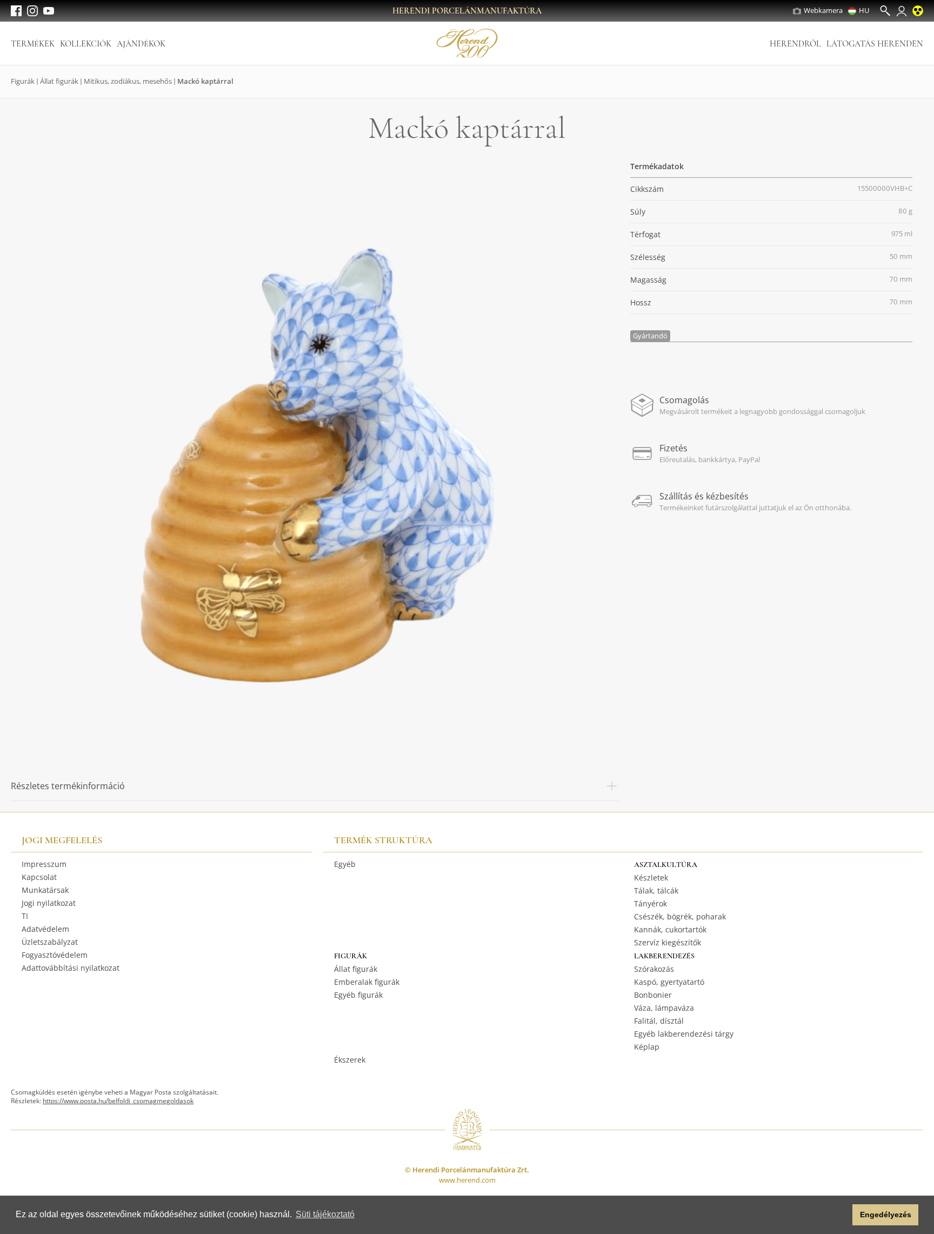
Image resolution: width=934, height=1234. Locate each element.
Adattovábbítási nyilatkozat (70, 968)
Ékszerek (349, 1060)
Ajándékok (141, 43)
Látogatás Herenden (874, 43)
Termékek (33, 43)
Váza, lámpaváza (664, 1008)
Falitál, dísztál (659, 1021)
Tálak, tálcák (656, 890)
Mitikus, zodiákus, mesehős (128, 81)
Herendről (795, 43)
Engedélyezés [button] (885, 1214)
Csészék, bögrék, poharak (680, 916)
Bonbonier (653, 995)
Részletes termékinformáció (68, 786)
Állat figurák (59, 81)
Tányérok (650, 903)
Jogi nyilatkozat (49, 903)
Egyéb (345, 864)
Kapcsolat (39, 877)
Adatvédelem (45, 929)
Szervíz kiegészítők (667, 942)
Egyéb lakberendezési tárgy (683, 1034)
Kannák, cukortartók (670, 929)
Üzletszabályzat (50, 942)
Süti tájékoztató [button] (325, 1214)
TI (25, 916)
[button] (841, 1215)
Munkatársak (45, 890)
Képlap (646, 1047)
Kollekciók (85, 43)
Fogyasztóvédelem (55, 955)
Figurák (23, 81)
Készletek (651, 877)
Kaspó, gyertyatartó (669, 982)
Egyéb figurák (358, 995)
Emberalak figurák (366, 982)
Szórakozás (654, 969)
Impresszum (44, 864)
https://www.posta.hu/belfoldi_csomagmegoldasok (118, 1100)
